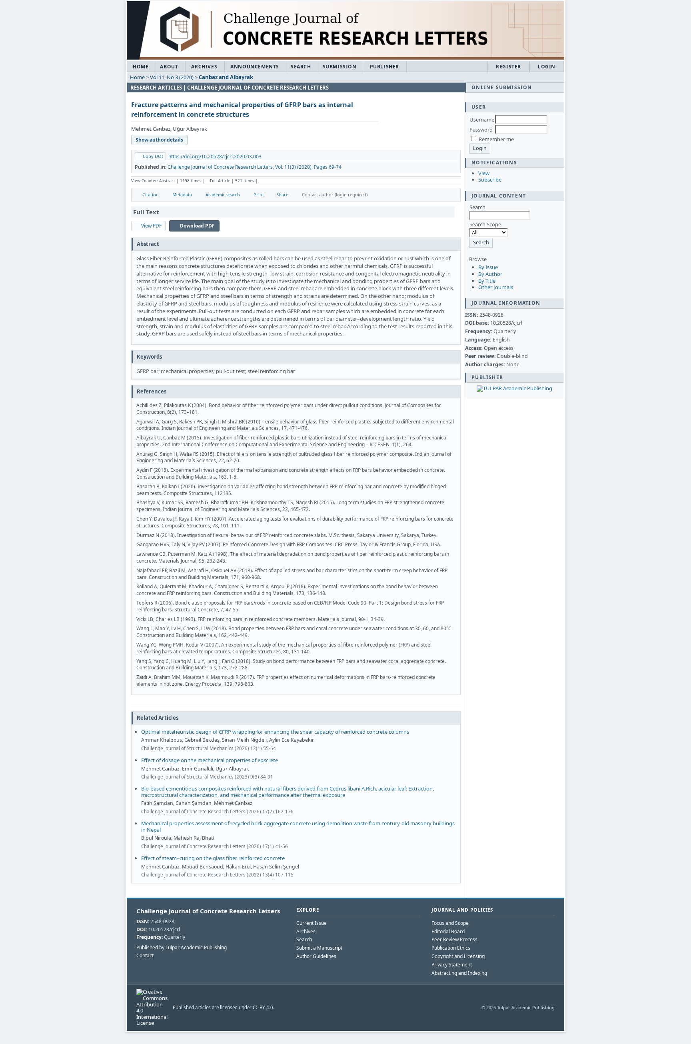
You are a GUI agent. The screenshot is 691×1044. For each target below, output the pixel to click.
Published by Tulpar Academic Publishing (181, 947)
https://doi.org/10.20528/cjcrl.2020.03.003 (215, 156)
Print (259, 195)
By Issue (488, 267)
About (169, 66)
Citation (150, 195)
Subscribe (489, 179)
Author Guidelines (316, 956)
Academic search (223, 195)
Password (481, 129)
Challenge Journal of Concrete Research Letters (208, 911)
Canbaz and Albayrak (226, 77)
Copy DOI (153, 156)
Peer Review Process (454, 939)
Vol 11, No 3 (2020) (172, 77)
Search (301, 66)
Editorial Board (448, 931)
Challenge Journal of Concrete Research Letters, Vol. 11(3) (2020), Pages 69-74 (255, 167)
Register (508, 66)
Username (481, 119)
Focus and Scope (450, 923)
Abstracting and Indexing (459, 973)
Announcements (254, 66)
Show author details (159, 139)
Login (546, 66)
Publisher (384, 66)
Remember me (496, 139)
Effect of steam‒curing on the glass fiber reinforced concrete (213, 858)
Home (140, 66)
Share (282, 195)
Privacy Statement (451, 964)
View (483, 173)
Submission (340, 66)
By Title (486, 280)
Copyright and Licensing (458, 956)
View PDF (151, 225)
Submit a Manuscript (319, 947)
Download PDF (197, 225)
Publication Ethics (450, 947)
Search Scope (485, 224)
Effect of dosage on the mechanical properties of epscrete (209, 760)
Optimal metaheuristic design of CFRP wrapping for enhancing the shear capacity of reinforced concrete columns (275, 731)
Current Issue (311, 923)
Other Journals (495, 287)
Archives (204, 66)
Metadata (182, 195)
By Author (490, 273)
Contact (145, 955)
